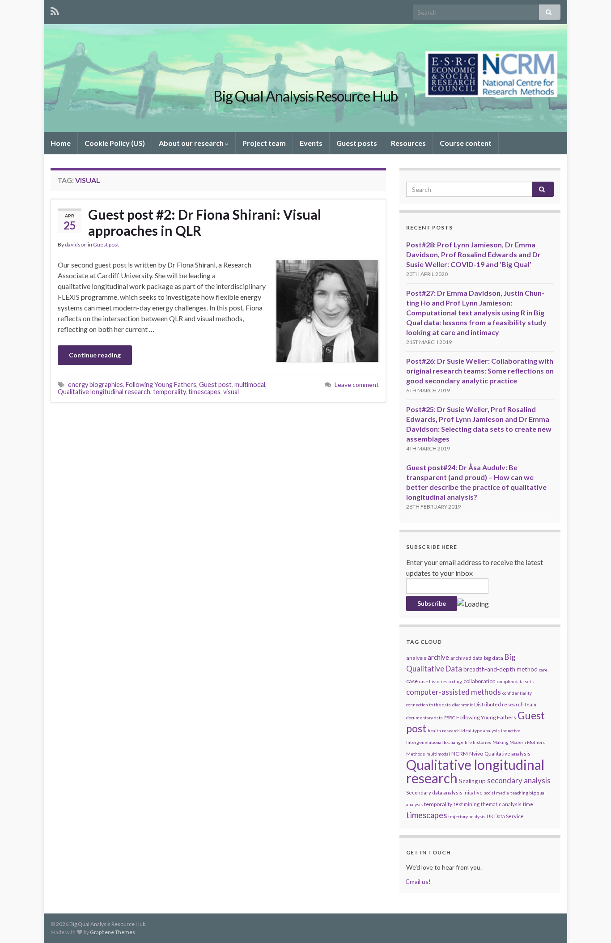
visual (231, 391)
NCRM (459, 753)
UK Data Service (505, 816)
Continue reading (95, 355)
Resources (408, 143)
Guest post (106, 244)
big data (493, 657)
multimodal (249, 384)
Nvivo (476, 753)
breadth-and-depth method (500, 669)
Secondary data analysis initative (444, 792)
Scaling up (472, 781)
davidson (76, 244)
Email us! (418, 881)
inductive (510, 730)
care (543, 669)
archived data (466, 658)
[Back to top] (591, 923)
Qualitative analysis (507, 753)
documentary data (424, 717)
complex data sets (515, 681)
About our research (192, 143)
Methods (415, 753)
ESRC (449, 717)
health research (444, 730)
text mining (466, 804)
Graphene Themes (112, 932)
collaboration (479, 681)
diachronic (462, 704)
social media (496, 792)
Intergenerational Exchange (434, 742)
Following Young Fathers (161, 384)
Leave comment (357, 384)
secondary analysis (519, 780)
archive (438, 657)
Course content (466, 143)
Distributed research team (505, 704)
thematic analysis (501, 804)
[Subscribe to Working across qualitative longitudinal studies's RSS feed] (55, 9)
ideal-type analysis (480, 730)
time (528, 804)
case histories (433, 681)
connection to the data (428, 704)
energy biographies (95, 384)
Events (311, 143)
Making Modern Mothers (518, 742)
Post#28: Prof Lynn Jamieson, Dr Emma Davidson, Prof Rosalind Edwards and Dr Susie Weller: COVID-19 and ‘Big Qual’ (473, 254)
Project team (264, 143)
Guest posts (356, 143)
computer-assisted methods (453, 692)
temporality (169, 391)
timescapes (204, 391)
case (412, 681)
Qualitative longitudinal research (104, 391)
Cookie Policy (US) (115, 143)
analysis (416, 657)
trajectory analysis (466, 816)
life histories (478, 742)
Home (61, 143)
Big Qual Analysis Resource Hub (305, 96)
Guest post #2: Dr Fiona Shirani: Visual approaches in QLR (204, 222)
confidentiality (517, 693)
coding (455, 681)
